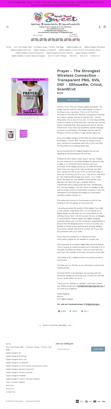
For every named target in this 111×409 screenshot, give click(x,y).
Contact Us (95, 56)
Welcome (73, 56)
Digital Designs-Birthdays (94, 47)
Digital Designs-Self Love (21, 50)
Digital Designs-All (74, 47)
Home (8, 47)
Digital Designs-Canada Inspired (59, 53)
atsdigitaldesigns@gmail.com (90, 286)
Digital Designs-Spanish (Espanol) (30, 53)
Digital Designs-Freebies (85, 53)
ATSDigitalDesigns (92, 304)
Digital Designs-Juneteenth (45, 50)
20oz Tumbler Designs (57, 56)
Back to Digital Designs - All (57, 325)
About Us (84, 56)
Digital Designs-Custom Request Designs (28, 56)
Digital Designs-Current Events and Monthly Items (79, 50)
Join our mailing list (64, 344)
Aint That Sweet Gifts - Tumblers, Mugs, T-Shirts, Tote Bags (39, 47)
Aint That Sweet (17, 401)
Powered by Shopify (33, 401)
